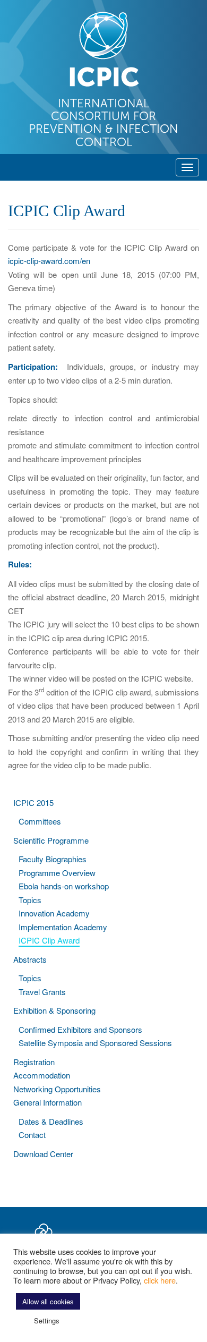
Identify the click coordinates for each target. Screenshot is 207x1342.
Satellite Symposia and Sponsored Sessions (95, 1042)
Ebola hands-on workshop (64, 885)
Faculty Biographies (53, 858)
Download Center (43, 1153)
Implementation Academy (63, 926)
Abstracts (30, 959)
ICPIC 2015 (33, 802)
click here (160, 1280)
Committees (40, 821)
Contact (32, 1134)
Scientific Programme (51, 840)
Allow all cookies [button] (48, 1301)
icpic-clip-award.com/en (49, 260)
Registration (34, 1061)
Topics (30, 899)
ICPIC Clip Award (49, 940)
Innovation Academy (54, 913)
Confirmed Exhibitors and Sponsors (80, 1029)
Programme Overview (57, 872)
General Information (47, 1102)
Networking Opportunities (57, 1088)
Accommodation (41, 1075)
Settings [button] (46, 1320)
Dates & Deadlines (51, 1121)
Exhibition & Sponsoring (54, 1010)
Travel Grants (42, 991)
